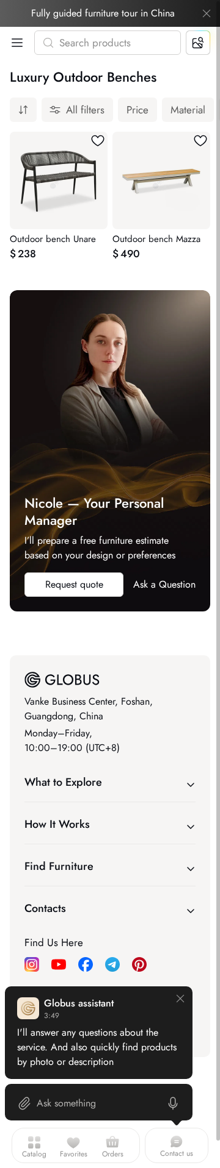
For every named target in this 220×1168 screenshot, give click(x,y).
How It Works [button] (57, 824)
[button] (14, 42)
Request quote (74, 584)
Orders (112, 1154)
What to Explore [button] (63, 782)
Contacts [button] (45, 908)
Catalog (34, 1154)
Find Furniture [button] (59, 866)
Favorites (73, 1154)
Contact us (176, 1153)
